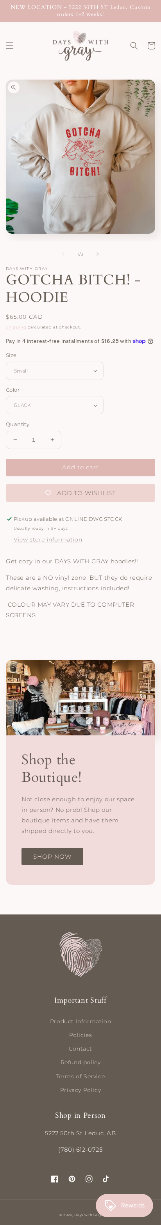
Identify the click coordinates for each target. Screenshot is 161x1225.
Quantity (17, 424)
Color (13, 390)
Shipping (16, 327)
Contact (80, 1048)
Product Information (80, 1021)
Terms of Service (80, 1076)
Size (11, 355)
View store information (48, 539)
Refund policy (81, 1062)
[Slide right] (97, 254)
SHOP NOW (52, 856)
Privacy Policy (80, 1090)
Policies (80, 1035)
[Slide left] (63, 254)
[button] (9, 45)
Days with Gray (88, 1215)
